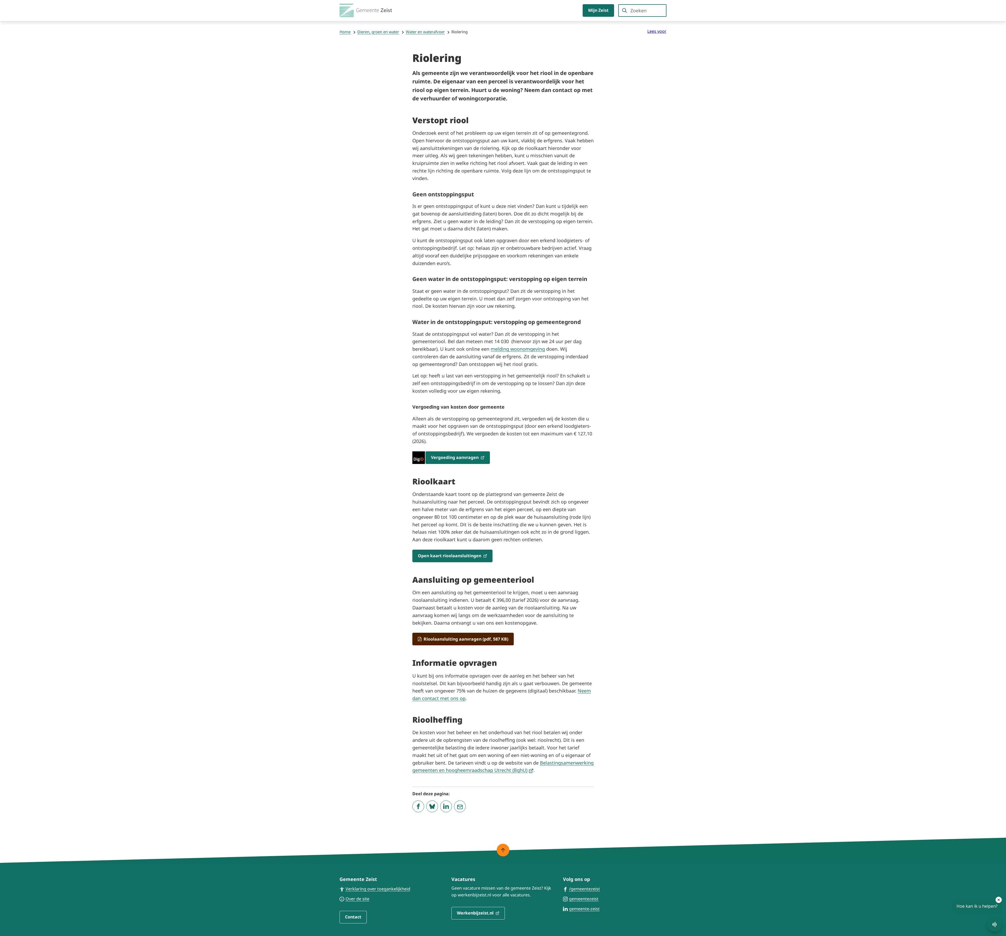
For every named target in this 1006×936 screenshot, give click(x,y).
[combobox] (642, 10)
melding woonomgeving (518, 349)
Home (345, 31)
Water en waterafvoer (425, 31)
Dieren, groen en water (378, 31)
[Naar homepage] (366, 10)
